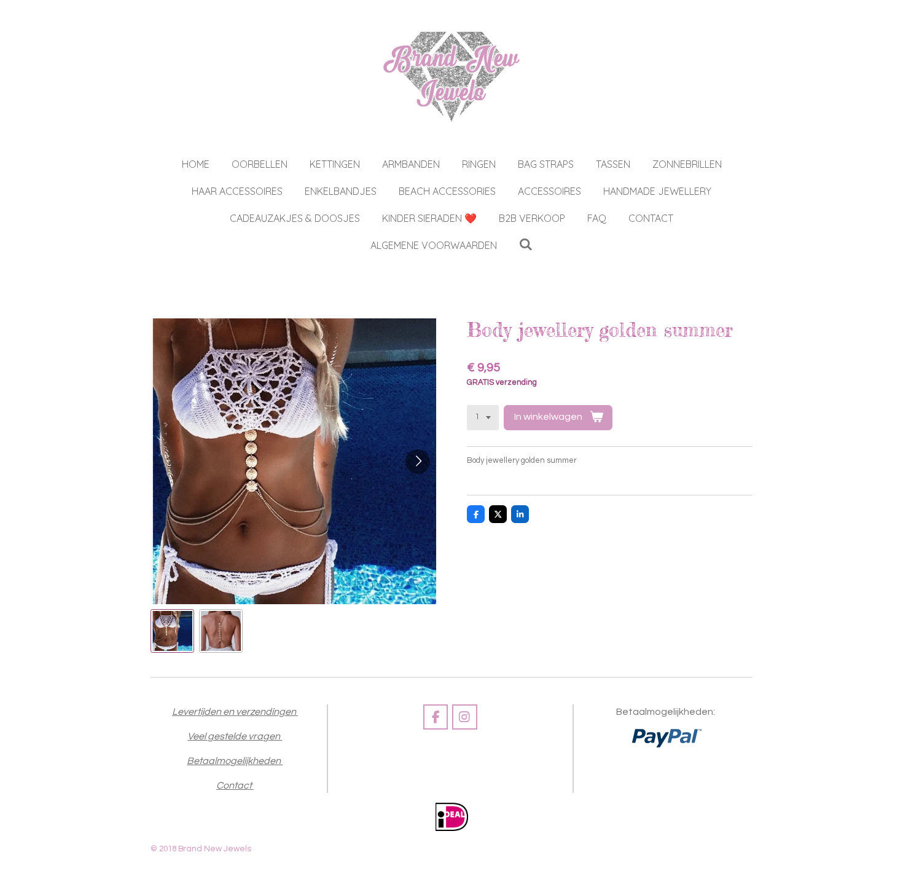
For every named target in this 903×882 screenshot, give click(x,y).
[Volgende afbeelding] (417, 461)
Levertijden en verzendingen (235, 712)
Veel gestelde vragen (234, 736)
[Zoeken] (526, 244)
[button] (172, 631)
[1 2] (483, 417)
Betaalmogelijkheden (235, 761)
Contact (235, 785)
